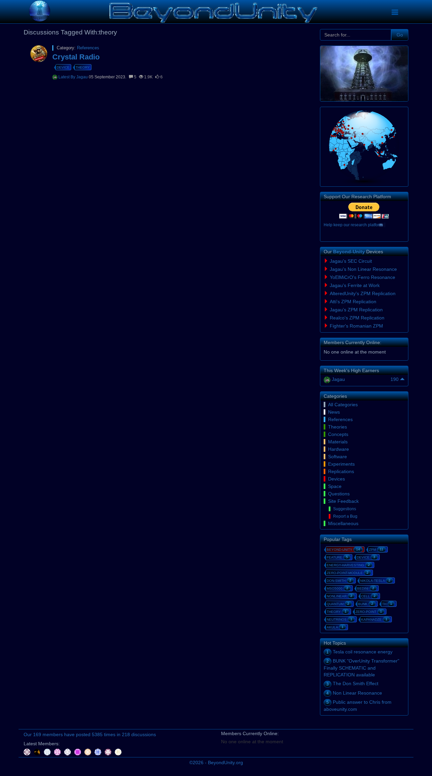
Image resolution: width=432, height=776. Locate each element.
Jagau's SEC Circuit (351, 261)
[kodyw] (118, 751)
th (387, 604)
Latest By (67, 77)
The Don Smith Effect (355, 683)
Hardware (338, 449)
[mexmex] (88, 751)
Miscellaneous (343, 523)
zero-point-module (348, 573)
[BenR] (98, 751)
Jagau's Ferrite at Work (355, 285)
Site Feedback (343, 501)
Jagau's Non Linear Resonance (363, 269)
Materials (338, 441)
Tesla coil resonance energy (363, 651)
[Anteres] (28, 751)
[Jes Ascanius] (58, 751)
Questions (339, 493)
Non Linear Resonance (357, 693)
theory (83, 67)
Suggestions (344, 509)
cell (368, 596)
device (63, 67)
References (88, 47)
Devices (336, 479)
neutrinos (339, 619)
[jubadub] (48, 751)
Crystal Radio (76, 57)
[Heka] (109, 751)
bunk (365, 604)
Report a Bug (345, 516)
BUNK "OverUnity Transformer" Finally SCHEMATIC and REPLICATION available (361, 667)
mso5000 (337, 588)
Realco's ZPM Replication (357, 317)
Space (335, 486)
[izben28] (78, 751)
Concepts (338, 434)
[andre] (68, 751)
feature (337, 557)
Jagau (82, 77)
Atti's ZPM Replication (353, 301)
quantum (338, 604)
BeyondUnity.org (225, 762)
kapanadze (374, 619)
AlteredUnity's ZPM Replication (363, 293)
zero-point (368, 612)
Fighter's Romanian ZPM (356, 326)
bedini (365, 588)
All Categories (343, 404)
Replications (341, 471)
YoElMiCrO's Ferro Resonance (362, 277)
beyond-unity (343, 549)
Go (400, 34)
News (334, 412)
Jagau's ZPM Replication (356, 309)
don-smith (339, 580)
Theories (337, 427)
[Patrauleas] (38, 751)
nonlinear (339, 596)
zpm (376, 549)
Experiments (341, 464)
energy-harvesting (348, 565)
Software (337, 456)
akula (335, 627)
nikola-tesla (375, 580)
